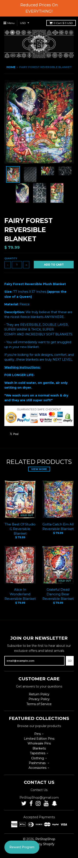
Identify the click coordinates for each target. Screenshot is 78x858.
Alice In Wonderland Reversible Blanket (20, 594)
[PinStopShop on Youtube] (46, 803)
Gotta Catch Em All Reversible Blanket (58, 526)
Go (70, 660)
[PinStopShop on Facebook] (31, 803)
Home (10, 67)
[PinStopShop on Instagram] (38, 803)
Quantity (10, 258)
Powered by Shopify (39, 844)
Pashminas (37, 763)
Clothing (37, 758)
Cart (63, 23)
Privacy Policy (39, 699)
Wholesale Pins (39, 743)
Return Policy (39, 694)
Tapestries (37, 753)
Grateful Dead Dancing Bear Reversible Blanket (58, 594)
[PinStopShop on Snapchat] (54, 803)
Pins (37, 734)
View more (39, 469)
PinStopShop (45, 839)
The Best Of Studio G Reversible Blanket (20, 528)
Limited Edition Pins (39, 739)
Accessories (37, 768)
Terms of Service (39, 704)
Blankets (39, 748)
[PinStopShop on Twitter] (23, 803)
